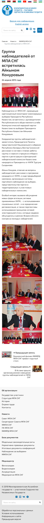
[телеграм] (34, 32)
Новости (13, 41)
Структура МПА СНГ (11, 398)
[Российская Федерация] (29, 1)
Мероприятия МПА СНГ (12, 475)
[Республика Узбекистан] (40, 1)
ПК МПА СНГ (7, 428)
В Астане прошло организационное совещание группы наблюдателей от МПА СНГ (16, 374)
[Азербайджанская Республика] (3, 1)
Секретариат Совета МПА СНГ (15, 421)
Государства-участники (12, 395)
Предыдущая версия (11, 519)
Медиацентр (8, 461)
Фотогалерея (8, 465)
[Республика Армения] (9, 1)
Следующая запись (20, 367)
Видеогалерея (8, 468)
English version (22, 24)
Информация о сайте (11, 516)
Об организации (9, 390)
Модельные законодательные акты (18, 442)
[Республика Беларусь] (14, 1)
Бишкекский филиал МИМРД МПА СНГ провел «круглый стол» (26, 358)
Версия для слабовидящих (22, 21)
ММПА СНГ (7, 425)
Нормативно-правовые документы (18, 445)
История (6, 401)
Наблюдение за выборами (14, 451)
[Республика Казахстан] (19, 1)
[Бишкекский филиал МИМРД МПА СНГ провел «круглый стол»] (7, 354)
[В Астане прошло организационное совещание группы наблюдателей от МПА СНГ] (36, 369)
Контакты (6, 407)
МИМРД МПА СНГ (25, 41)
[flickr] (27, 29)
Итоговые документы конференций (18, 448)
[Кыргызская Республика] (24, 1)
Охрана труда (8, 404)
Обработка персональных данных (17, 510)
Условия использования (13, 513)
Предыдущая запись (25, 352)
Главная (5, 41)
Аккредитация (8, 472)
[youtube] (31, 29)
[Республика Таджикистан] (35, 1)
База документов (10, 437)
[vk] (34, 29)
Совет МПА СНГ (9, 418)
